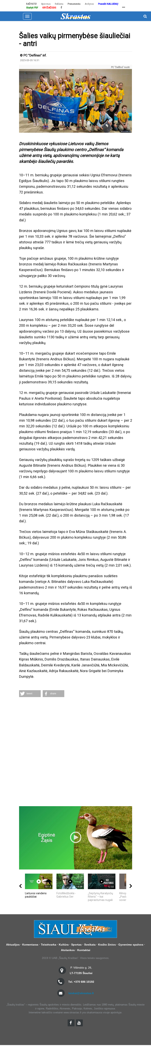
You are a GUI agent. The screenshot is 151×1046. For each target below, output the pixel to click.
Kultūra (64, 944)
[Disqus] (75, 752)
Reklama (59, 3)
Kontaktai (83, 950)
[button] (30, 693)
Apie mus (46, 3)
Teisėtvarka (48, 944)
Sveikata (90, 944)
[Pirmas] (75, 16)
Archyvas (89, 3)
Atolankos (68, 950)
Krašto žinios (107, 944)
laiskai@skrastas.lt (81, 993)
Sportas (76, 944)
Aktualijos (13, 944)
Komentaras (30, 944)
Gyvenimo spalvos (130, 944)
